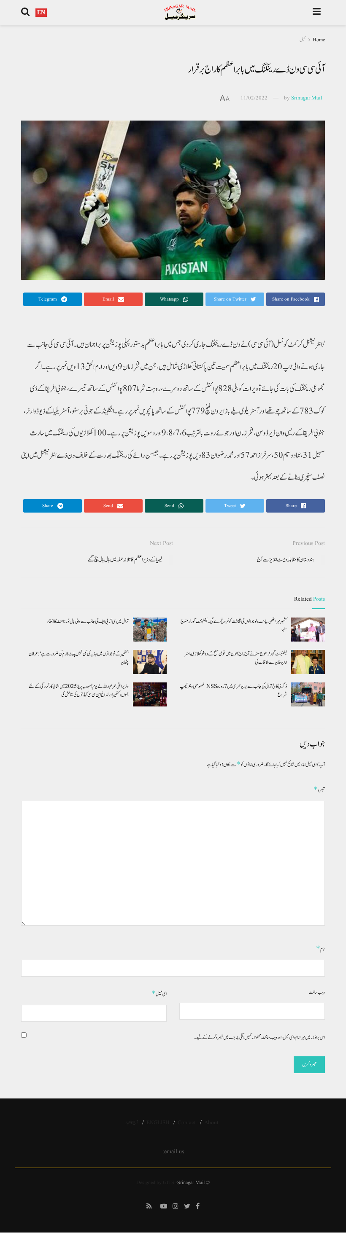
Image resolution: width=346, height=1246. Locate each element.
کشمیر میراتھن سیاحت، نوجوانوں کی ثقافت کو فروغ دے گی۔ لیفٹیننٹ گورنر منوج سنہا (234, 625)
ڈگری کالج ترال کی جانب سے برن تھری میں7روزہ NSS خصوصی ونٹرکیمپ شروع (233, 690)
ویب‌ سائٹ (317, 992)
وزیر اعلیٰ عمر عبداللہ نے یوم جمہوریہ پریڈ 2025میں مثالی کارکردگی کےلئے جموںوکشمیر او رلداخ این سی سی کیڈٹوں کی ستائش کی (79, 690)
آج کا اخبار (131, 1123)
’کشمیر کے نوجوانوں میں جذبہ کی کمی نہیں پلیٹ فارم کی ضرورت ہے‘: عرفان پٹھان (79, 658)
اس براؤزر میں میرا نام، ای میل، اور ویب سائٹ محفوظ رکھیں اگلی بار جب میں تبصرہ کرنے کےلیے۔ (259, 1037)
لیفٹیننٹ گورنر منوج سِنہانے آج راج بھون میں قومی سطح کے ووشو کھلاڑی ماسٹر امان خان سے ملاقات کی (235, 658)
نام (320, 948)
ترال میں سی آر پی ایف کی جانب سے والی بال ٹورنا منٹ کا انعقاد (88, 621)
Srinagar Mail (306, 98)
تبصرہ (319, 789)
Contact (187, 1123)
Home (319, 39)
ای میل (159, 993)
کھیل (303, 39)
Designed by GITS (155, 1182)
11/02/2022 (254, 98)
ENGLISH (157, 1123)
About (211, 1123)
